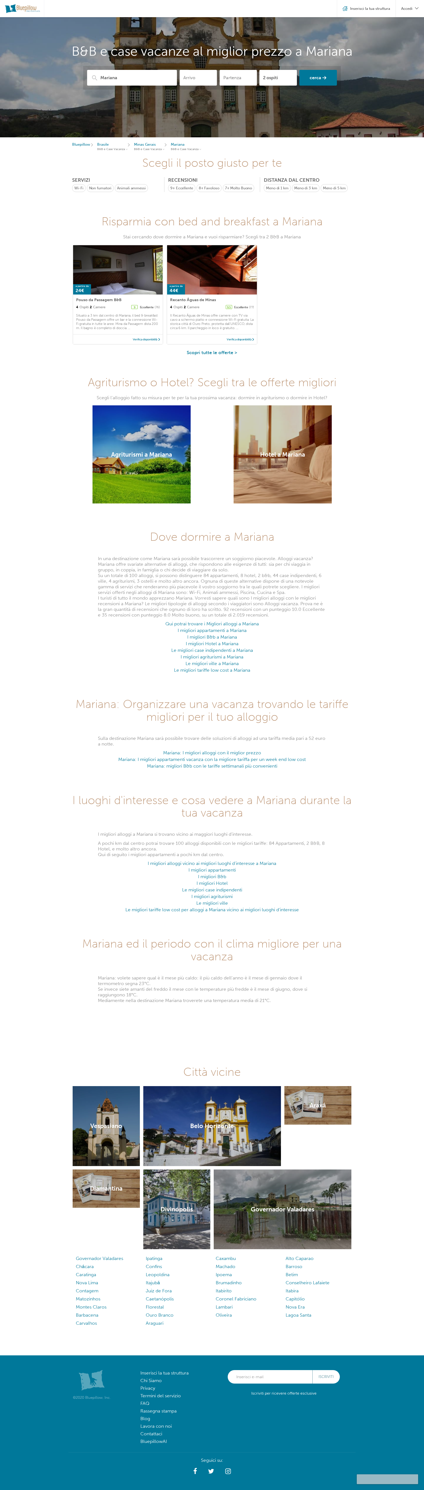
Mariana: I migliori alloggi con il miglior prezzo (212, 753)
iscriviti (326, 1376)
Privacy (147, 1388)
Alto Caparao (300, 1258)
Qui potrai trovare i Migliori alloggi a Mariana (212, 624)
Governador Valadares (99, 1258)
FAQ (144, 1403)
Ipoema (224, 1274)
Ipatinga (154, 1258)
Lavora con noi (156, 1426)
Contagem (87, 1291)
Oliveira (224, 1315)
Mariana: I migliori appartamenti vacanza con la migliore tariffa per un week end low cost (212, 759)
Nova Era (295, 1307)
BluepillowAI (153, 1441)
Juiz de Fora (159, 1291)
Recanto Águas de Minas (193, 299)
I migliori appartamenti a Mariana (212, 630)
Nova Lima (87, 1282)
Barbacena (87, 1315)
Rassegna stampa (158, 1411)
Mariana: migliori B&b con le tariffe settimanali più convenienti (212, 766)
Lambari (224, 1307)
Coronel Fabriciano (236, 1299)
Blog (145, 1418)
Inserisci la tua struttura (164, 1373)
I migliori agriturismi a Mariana (212, 657)
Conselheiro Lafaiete (308, 1282)
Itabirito (224, 1291)
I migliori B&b (212, 876)
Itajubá (153, 1282)
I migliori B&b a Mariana (212, 637)
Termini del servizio (160, 1396)
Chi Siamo (151, 1380)
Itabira (292, 1291)
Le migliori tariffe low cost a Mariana (212, 670)
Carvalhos (86, 1323)
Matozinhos (88, 1299)
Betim (292, 1274)
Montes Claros (91, 1307)
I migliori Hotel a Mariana (212, 643)
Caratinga (86, 1274)
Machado (225, 1266)
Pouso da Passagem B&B (98, 299)
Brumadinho (229, 1282)
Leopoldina (158, 1274)
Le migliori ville (212, 903)
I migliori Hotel (212, 883)
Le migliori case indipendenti (212, 890)
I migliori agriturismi (212, 896)
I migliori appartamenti (212, 870)
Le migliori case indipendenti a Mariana (212, 650)
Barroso (294, 1266)
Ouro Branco (159, 1315)
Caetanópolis (160, 1299)
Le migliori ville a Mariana (212, 663)
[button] (195, 1471)
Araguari (154, 1323)
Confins (154, 1266)
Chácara (85, 1266)
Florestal (155, 1307)
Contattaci (151, 1434)
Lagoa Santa (298, 1315)
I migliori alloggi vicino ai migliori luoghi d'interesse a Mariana (212, 863)
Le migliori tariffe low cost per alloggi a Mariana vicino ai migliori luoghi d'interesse (212, 909)
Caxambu (226, 1258)
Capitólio (295, 1299)
